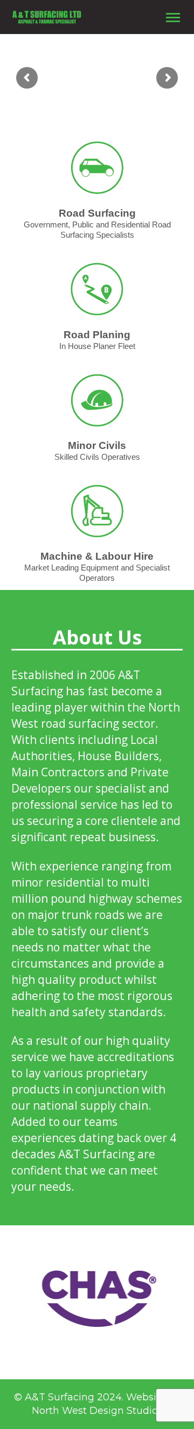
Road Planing (97, 334)
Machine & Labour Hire (97, 556)
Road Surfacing (97, 213)
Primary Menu (173, 18)
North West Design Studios (97, 1411)
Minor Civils (97, 445)
